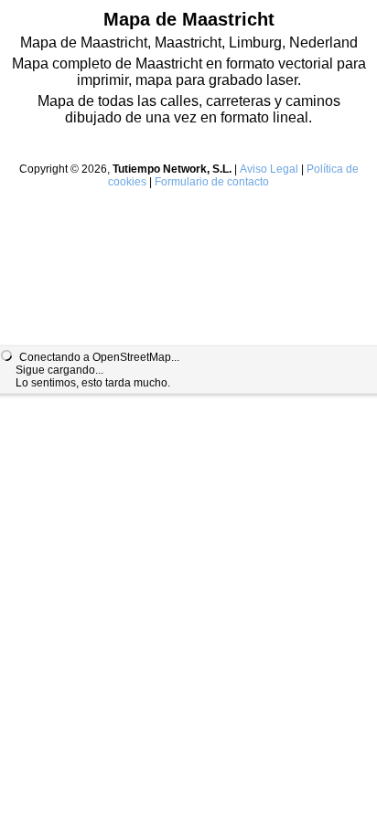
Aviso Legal (269, 169)
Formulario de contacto (212, 181)
